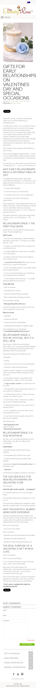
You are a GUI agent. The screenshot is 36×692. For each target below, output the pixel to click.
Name (5, 610)
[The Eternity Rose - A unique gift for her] (18, 10)
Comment (6, 621)
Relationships (6, 103)
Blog (21, 684)
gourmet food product (14, 262)
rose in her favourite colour (23, 464)
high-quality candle (12, 383)
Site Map (16, 684)
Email (4, 615)
